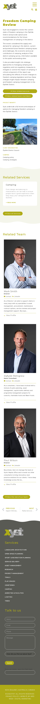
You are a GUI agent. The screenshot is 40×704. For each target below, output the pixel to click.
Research (9, 569)
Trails (7, 577)
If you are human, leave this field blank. (19, 669)
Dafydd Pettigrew (14, 376)
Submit (9, 663)
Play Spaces (10, 581)
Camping (11, 185)
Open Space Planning (14, 554)
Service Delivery (12, 561)
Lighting (8, 597)
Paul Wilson (11, 460)
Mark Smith (10, 291)
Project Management (14, 573)
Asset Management (13, 565)
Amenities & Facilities (14, 593)
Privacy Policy (12, 696)
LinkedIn (17, 296)
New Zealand (11, 690)
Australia (22, 690)
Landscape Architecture (16, 550)
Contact (8, 296)
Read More (11, 202)
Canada (31, 690)
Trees (7, 601)
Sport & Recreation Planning (18, 558)
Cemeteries (10, 585)
